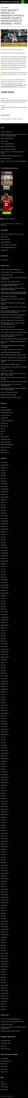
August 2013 (4, 785)
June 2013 (3, 790)
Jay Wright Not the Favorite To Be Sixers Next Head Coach (14, 107)
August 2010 (4, 881)
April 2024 (3, 478)
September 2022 (5, 529)
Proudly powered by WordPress (7, 1096)
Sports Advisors (4, 1069)
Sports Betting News (5, 242)
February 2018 (4, 675)
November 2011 (4, 841)
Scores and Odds (5, 436)
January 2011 (4, 867)
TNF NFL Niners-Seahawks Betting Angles (11, 269)
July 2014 (3, 763)
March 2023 (3, 513)
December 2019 (4, 617)
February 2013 (4, 801)
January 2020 (4, 614)
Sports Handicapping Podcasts (8, 247)
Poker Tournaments (5, 1048)
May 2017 (3, 699)
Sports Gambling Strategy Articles (9, 244)
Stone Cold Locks (5, 452)
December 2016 (4, 710)
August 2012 (4, 817)
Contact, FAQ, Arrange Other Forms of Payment (12, 234)
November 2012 (4, 809)
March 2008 (3, 950)
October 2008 (4, 932)
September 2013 (5, 782)
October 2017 (4, 686)
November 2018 (4, 651)
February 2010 (4, 889)
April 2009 (3, 916)
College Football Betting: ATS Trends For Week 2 (12, 329)
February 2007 (4, 985)
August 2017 (4, 691)
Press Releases (4, 236)
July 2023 (3, 502)
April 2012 (3, 827)
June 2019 (3, 633)
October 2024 (4, 462)
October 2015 (4, 731)
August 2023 (4, 499)
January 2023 (4, 518)
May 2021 (3, 571)
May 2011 (3, 857)
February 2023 (4, 515)
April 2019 (3, 638)
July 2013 (3, 787)
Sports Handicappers (6, 442)
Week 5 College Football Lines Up (9, 296)
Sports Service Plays (5, 447)
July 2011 (3, 851)
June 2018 (3, 665)
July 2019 (3, 630)
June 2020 (3, 601)
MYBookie (20, 49)
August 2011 (4, 849)
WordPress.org (4, 1089)
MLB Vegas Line (4, 426)
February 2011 (4, 865)
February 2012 (4, 833)
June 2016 (3, 718)
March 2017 (3, 702)
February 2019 (4, 643)
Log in (2, 1081)
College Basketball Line (6, 410)
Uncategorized (5, 7)
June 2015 (3, 739)
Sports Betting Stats (5, 439)
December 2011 (4, 838)
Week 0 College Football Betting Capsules (11, 364)
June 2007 (3, 974)
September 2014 (5, 758)
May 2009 (3, 913)
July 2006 (3, 1004)
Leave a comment (22, 26)
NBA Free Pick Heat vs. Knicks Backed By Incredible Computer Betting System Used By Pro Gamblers (14, 100)
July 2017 (3, 694)
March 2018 (3, 673)
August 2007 (4, 969)
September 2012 (5, 814)
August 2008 (4, 937)
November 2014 (4, 753)
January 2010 (4, 891)
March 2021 (3, 577)
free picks (4, 92)
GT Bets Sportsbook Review (7, 143)
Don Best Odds (4, 1058)
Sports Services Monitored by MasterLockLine (11, 155)
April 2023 (3, 510)
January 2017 (4, 707)
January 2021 (4, 582)
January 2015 (4, 747)
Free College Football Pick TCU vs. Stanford (11, 349)
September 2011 (5, 846)
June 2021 (3, 569)
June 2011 (3, 854)
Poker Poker (4, 1046)
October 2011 (4, 843)
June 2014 (3, 766)
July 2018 (3, 662)
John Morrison (4, 1063)
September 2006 (5, 998)
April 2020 (3, 606)
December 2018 (4, 649)
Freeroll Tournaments (6, 1043)
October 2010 (4, 875)
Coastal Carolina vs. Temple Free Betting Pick (11, 317)
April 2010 (3, 886)
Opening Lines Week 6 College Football (10, 281)
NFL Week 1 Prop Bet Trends (8, 326)
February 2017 (4, 705)
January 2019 (4, 646)
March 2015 (3, 745)
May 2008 (3, 945)
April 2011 (3, 859)
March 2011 (3, 862)
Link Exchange (4, 423)
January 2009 (4, 924)
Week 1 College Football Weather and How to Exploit (13, 355)
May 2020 (3, 603)
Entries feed (3, 1084)
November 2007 (4, 961)
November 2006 (4, 993)
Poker (2, 434)
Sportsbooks (4, 450)
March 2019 (3, 641)
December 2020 (4, 585)
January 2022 (4, 550)
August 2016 (4, 715)
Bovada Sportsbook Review (7, 138)
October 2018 (4, 654)
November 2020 (4, 587)
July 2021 (3, 566)
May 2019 (3, 635)
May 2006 (3, 1009)
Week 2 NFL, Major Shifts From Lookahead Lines (12, 320)
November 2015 (4, 729)
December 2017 (4, 681)
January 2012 (4, 835)
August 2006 (4, 1001)
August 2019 (4, 627)
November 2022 (4, 523)
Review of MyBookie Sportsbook (8, 149)
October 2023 (4, 494)
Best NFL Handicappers (6, 131)
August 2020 (4, 595)
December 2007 (4, 958)
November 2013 (4, 777)
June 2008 (3, 942)
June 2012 (3, 822)
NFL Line (3, 431)
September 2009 (5, 902)
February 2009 (4, 921)
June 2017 (3, 697)
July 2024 (3, 470)
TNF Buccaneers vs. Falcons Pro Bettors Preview (12, 272)
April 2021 (3, 574)
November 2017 (4, 683)
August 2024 (4, 467)
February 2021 (4, 579)
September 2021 (5, 561)
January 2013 (4, 803)
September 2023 (5, 497)
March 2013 (3, 798)
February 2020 (4, 611)
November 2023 (4, 491)
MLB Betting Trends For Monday (8, 395)
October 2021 (4, 558)
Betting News (4, 407)
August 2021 (4, 563)
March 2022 (3, 545)
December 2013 (4, 774)
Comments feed (4, 1086)
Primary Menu (26, 2)
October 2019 (4, 622)
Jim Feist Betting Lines (6, 1061)
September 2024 (5, 465)
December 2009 (4, 894)
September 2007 (5, 966)
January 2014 (4, 771)
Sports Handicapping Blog (7, 444)
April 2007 (3, 980)
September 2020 (5, 593)
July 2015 (3, 737)
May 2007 (3, 977)
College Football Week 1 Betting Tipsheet (10, 352)
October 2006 (4, 996)
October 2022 (4, 526)
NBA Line (3, 428)
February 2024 (4, 483)
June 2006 (3, 1006)
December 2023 (4, 489)
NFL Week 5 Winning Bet (7, 274)
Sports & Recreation (5, 239)
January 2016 (4, 726)
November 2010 (4, 873)
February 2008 (4, 953)
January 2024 (4, 486)
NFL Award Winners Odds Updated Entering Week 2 (13, 314)
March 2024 (3, 481)
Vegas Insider (4, 1071)
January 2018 (4, 678)
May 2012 (3, 825)
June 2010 (3, 883)
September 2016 (5, 713)
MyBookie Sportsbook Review (8, 146)
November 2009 (4, 897)
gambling (11, 92)
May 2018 (3, 667)
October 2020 (4, 590)
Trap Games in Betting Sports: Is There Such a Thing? (13, 357)
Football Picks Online (6, 1040)
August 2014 (4, 761)
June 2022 (3, 537)
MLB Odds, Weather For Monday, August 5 (11, 397)
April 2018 (3, 670)
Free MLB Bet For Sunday (7, 371)
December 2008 (4, 926)
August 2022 (4, 531)
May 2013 (3, 793)
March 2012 (3, 830)
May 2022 (3, 539)
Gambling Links (4, 418)
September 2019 (5, 625)
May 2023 (3, 507)
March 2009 (3, 918)
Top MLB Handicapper (6, 158)
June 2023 (3, 505)
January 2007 (4, 988)
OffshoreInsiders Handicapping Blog (11, 2)
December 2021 (4, 553)
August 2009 (4, 905)
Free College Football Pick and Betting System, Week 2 (14, 338)
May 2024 (3, 475)
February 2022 (4, 547)
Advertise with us (5, 259)
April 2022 (3, 542)
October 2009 (4, 899)
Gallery (3, 26)
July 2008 (3, 940)
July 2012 (3, 819)
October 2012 (4, 811)
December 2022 (4, 521)
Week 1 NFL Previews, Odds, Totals (9, 392)
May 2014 (3, 769)
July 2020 (3, 598)
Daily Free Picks (4, 141)
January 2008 (4, 956)
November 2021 (4, 555)
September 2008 (5, 934)
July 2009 (3, 908)
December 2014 (4, 750)
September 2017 (5, 689)
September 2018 (5, 657)
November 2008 (4, 929)
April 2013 (3, 795)
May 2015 (3, 742)
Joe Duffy (14, 26)
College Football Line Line (7, 412)
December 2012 (4, 806)
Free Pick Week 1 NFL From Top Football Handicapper (14, 332)
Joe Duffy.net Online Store (7, 420)
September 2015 (5, 734)
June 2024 (3, 473)
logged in (10, 119)
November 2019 (4, 619)
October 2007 (4, 964)
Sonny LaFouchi (4, 1066)
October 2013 (4, 779)
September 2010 (5, 878)
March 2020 (3, 609)
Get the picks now (20, 86)
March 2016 (3, 721)
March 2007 (3, 982)
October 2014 (4, 755)
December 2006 (4, 990)
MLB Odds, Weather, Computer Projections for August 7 (14, 381)
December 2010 (4, 870)
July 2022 (3, 534)
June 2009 (3, 910)
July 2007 (3, 972)
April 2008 (3, 948)
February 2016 (4, 723)
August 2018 (4, 659)
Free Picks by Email (5, 415)
